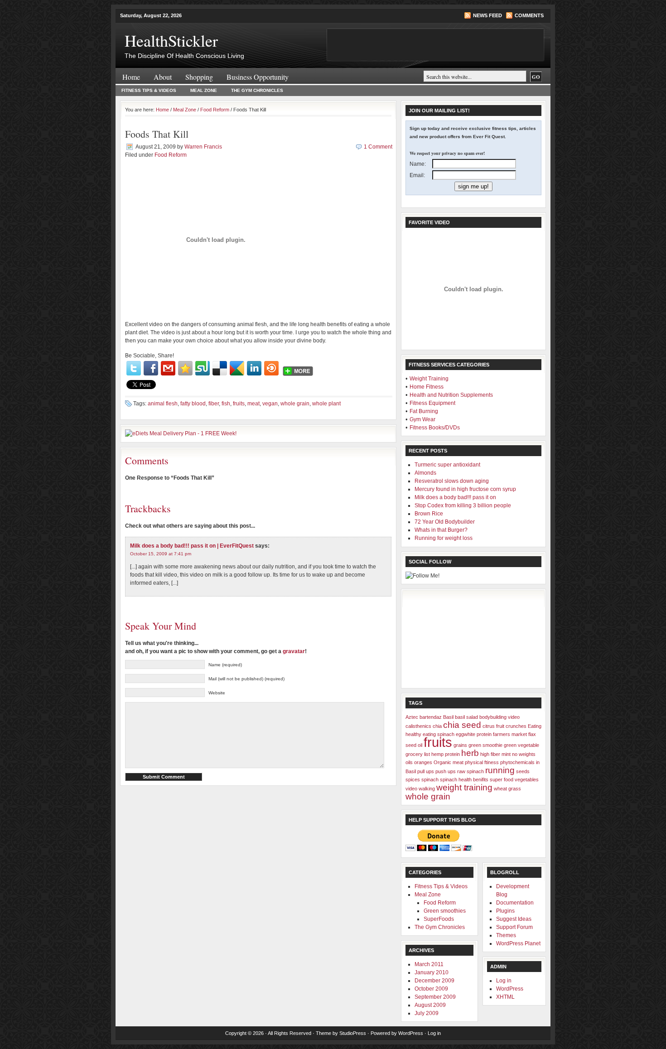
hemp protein (445, 754)
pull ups (425, 771)
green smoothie (485, 745)
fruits (239, 403)
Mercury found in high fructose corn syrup (465, 489)
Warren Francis (203, 147)
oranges (423, 762)
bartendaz (431, 717)
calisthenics (418, 726)
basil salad (466, 717)
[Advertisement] (450, 638)
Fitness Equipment (432, 403)
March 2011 (429, 964)
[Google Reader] (237, 368)
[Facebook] (151, 368)
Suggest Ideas (513, 919)
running (500, 770)
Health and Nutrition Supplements (451, 395)
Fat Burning (424, 411)
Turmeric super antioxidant (447, 465)
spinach (430, 779)
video (411, 788)
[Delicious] (219, 368)
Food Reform (214, 109)
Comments (529, 15)
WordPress (509, 989)
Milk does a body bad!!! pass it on (455, 497)
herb (470, 753)
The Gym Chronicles (257, 90)
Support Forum (514, 927)
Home (131, 77)
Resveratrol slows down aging (452, 481)
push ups (445, 771)
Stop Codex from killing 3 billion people (463, 505)
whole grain (294, 403)
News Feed (487, 15)
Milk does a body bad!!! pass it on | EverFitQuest (192, 546)
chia (437, 726)
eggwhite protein (474, 734)
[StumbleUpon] (202, 368)
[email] (168, 368)
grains (460, 745)
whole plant (326, 403)
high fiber (490, 754)
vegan (270, 403)
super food (501, 779)
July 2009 (427, 1013)
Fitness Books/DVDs (435, 427)
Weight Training (429, 378)
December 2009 (434, 980)
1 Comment (378, 147)
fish (226, 403)
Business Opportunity (258, 77)
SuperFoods (439, 919)
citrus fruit (493, 726)
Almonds (425, 473)
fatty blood (193, 403)
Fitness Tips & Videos (148, 90)
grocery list (417, 754)
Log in (504, 980)
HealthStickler (171, 40)
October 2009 (431, 989)
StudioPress (352, 1033)
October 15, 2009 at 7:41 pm (160, 553)
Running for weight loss (444, 538)
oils (409, 762)
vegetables (527, 779)
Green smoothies (445, 911)
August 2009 (430, 1005)
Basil (448, 717)
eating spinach (438, 734)
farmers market (510, 734)
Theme (323, 1033)
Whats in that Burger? (441, 530)
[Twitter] (133, 368)
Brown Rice (429, 513)
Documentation (515, 903)
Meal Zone (203, 90)
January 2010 (432, 972)
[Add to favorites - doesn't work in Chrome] (185, 368)
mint (506, 754)
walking (427, 788)
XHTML (505, 997)
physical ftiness (482, 762)
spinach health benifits (464, 779)
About (163, 77)
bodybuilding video (499, 717)
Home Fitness (427, 387)
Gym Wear (422, 419)
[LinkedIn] (254, 368)
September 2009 (435, 997)
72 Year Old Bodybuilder (445, 522)
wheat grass (507, 788)
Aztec (411, 717)
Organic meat (448, 762)
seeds (523, 771)
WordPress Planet (518, 943)
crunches (516, 726)
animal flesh (163, 403)
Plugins (505, 911)
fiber (213, 403)
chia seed (462, 725)
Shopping (199, 77)
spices (412, 779)
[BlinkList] (271, 368)
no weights (524, 754)
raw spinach (470, 771)
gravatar (294, 651)
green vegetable (521, 745)
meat (253, 403)
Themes (506, 935)
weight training (464, 787)
